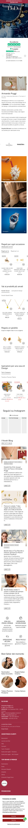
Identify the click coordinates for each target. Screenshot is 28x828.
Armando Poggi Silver (7, 777)
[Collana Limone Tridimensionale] (7, 305)
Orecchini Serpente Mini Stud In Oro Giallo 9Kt (19, 270)
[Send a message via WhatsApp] (25, 819)
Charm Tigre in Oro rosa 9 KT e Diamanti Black (7, 270)
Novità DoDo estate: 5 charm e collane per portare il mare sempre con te (13, 591)
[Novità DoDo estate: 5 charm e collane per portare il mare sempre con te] (14, 582)
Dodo (2, 766)
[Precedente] (2, 1)
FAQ (2, 743)
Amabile (3, 772)
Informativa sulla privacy (9, 812)
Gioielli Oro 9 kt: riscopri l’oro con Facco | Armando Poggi (13, 469)
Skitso (3, 774)
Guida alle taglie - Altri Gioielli (9, 754)
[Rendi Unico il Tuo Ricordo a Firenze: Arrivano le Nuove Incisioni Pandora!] (14, 538)
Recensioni (4, 738)
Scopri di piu (4, 729)
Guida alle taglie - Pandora (9, 752)
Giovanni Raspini (6, 769)
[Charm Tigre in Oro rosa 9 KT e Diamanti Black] (7, 260)
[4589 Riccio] (7, 386)
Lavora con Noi (5, 741)
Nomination (4, 764)
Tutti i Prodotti (5, 749)
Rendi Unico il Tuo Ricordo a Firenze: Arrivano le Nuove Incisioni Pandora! (14, 552)
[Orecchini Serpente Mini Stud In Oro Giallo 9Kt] (19, 260)
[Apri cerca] (19, 5)
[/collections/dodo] (14, 20)
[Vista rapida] (11, 264)
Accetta (13, 816)
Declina (14, 820)
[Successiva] (25, 1)
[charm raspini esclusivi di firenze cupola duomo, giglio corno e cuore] (21, 663)
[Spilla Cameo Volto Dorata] (7, 339)
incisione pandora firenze (11, 545)
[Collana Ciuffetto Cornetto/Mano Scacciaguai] (19, 305)
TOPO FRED (20, 394)
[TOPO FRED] (19, 386)
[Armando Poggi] (7, 6)
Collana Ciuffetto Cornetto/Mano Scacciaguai (19, 314)
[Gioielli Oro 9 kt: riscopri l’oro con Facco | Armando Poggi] (14, 455)
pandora (6, 547)
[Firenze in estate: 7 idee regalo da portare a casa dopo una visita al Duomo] (14, 499)
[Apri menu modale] (25, 5)
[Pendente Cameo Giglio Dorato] (19, 339)
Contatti (3, 746)
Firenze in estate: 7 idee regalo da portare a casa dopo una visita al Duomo (13, 508)
